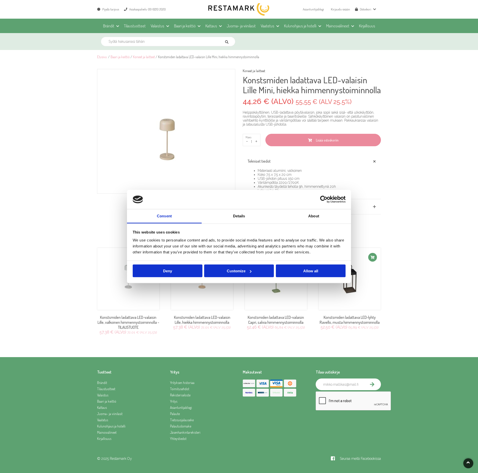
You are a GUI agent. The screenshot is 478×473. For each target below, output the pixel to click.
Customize (236, 271)
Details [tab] (239, 216)
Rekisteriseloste (180, 395)
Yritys (173, 401)
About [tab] (313, 216)
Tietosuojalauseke (182, 420)
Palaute (175, 414)
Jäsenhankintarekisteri (185, 432)
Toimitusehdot (179, 389)
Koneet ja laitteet (144, 57)
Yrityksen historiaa (182, 382)
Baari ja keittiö (120, 57)
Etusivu (102, 57)
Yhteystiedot (178, 438)
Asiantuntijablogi (313, 9)
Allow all (310, 271)
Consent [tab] (164, 216)
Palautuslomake (180, 426)
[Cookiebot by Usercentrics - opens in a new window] (324, 199)
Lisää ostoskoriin (326, 140)
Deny (167, 271)
